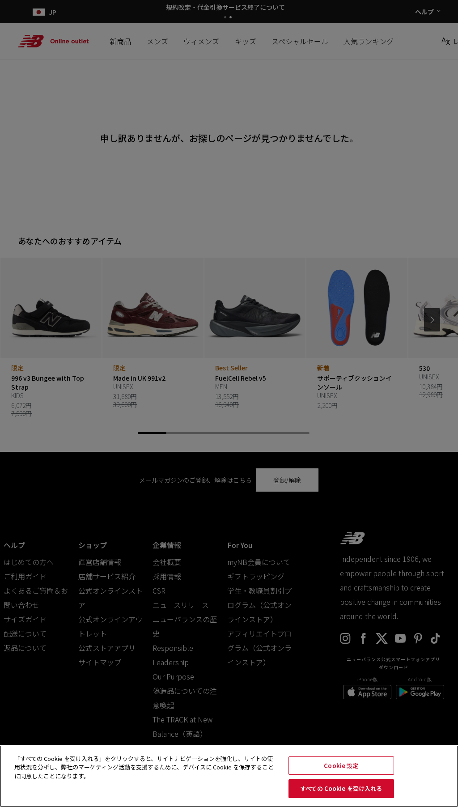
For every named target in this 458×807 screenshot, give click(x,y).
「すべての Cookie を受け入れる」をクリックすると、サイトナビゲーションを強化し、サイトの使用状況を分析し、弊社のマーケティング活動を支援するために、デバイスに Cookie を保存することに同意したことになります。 (144, 767)
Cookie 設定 (341, 765)
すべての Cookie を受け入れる (341, 788)
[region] (229, 776)
